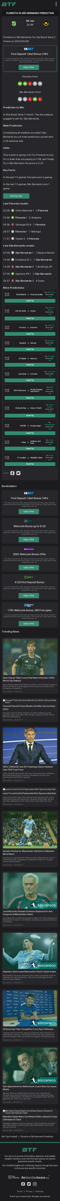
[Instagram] (35, 1185)
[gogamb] (36, 1178)
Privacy (29, 1191)
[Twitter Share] (18, 473)
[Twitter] (29, 1185)
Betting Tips (16, 196)
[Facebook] (23, 1185)
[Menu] (55, 4)
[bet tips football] (9, 4)
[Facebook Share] (12, 473)
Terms (20, 1191)
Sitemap (39, 1191)
